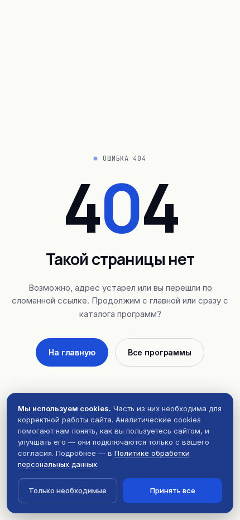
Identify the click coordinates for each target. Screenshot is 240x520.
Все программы (159, 352)
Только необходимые (67, 490)
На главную (72, 352)
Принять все (172, 490)
